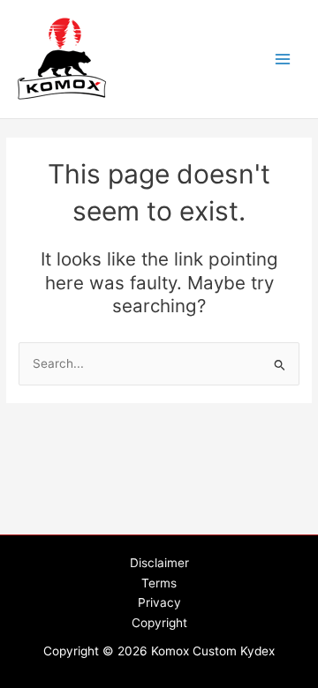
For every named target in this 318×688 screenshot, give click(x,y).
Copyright (159, 623)
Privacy (159, 602)
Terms (159, 583)
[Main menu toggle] (283, 59)
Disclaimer (159, 563)
